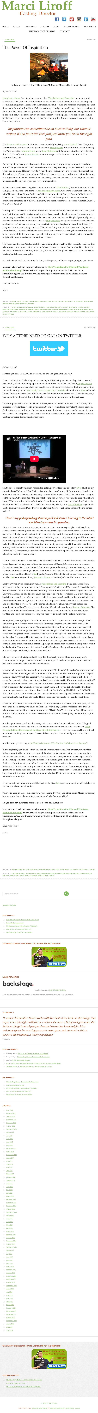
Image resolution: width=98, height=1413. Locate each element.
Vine (87, 311)
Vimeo (84, 390)
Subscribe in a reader (9, 905)
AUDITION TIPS (71, 26)
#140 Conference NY (18, 869)
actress (25, 301)
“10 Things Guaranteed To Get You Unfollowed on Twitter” (58, 743)
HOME (5, 26)
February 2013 (11, 1308)
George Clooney (33, 309)
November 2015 (11, 1206)
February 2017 (11, 1177)
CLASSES (44, 26)
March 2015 (10, 1231)
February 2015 (11, 1234)
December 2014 (11, 1241)
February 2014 (11, 1269)
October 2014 (10, 1244)
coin (7, 1063)
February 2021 (11, 1113)
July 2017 (9, 1161)
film (73, 301)
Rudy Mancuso (53, 220)
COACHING (30, 26)
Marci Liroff (22, 8)
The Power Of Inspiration (25, 47)
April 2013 (9, 1301)
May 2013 (9, 1298)
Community (23, 309)
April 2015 (9, 1228)
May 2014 (9, 1260)
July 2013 (9, 1292)
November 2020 (11, 1123)
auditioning (39, 301)
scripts (5, 303)
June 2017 (9, 1164)
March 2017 (10, 1174)
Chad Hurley (63, 187)
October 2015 (10, 1209)
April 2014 (9, 1263)
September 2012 (11, 1321)
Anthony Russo (39, 307)
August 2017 (10, 1158)
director (68, 301)
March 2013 (10, 1305)
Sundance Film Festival (50, 311)
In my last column (11, 98)
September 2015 (11, 1212)
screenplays (88, 301)
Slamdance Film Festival (18, 311)
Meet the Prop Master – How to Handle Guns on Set (22, 919)
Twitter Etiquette (81, 607)
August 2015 (10, 1215)
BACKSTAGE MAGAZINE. (57, 990)
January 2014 (10, 1273)
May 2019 (9, 1145)
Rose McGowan (49, 151)
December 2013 (11, 1276)
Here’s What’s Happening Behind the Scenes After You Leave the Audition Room (35, 1063)
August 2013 (10, 1289)
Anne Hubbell (70, 144)
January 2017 (10, 1180)
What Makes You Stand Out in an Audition (19, 932)
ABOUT (16, 26)
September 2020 (11, 1129)
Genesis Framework (57, 1408)
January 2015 (10, 1238)
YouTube (31, 303)
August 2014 (10, 1250)
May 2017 (9, 1167)
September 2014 (11, 1247)
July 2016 (9, 1183)
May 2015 (9, 1225)
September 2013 (11, 1285)
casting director (58, 301)
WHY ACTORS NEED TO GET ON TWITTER (42, 335)
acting (13, 301)
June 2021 (9, 1110)
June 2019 (9, 1142)
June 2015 (9, 1222)
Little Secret (53, 730)
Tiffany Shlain (56, 147)
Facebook (31, 390)
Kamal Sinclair (32, 154)
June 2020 (9, 1139)
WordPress (70, 1408)
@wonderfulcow (42, 577)
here (58, 783)
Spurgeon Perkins (11, 1066)
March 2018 (10, 1151)
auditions (47, 301)
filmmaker (79, 301)
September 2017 (11, 1155)
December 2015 (11, 1202)
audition (32, 301)
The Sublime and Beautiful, (61, 98)
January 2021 (10, 1116)
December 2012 (11, 1311)
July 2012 (9, 1327)
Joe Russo (43, 309)
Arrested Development (53, 307)
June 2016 (9, 1187)
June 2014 (9, 1257)
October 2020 (10, 1126)
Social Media (64, 869)
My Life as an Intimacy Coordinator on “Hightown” (21, 926)
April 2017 (9, 1170)
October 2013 (10, 1282)
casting (80, 307)
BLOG (56, 26)
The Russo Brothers (66, 311)
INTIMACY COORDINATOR (41, 31)
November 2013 (11, 1279)
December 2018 (11, 1148)
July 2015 (9, 1218)
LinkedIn (50, 390)
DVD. (79, 487)
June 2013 (9, 1295)
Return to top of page (49, 1403)
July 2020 (9, 1135)
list (35, 574)
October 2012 (10, 1317)
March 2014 (10, 1266)
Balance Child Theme (39, 1408)
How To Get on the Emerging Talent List (18, 929)
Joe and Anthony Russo (49, 190)
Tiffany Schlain (79, 311)
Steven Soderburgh (34, 311)
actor (19, 301)
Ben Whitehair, (75, 504)
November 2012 (11, 1314)
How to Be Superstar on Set (15, 923)
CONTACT (64, 31)
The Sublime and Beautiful (18, 303)
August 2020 (10, 1132)
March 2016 (10, 1196)
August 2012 (10, 1324)
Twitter (41, 390)
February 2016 (11, 1199)
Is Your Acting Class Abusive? (21, 1060)
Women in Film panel (17, 144)
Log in (77, 1408)
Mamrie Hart (28, 151)
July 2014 (9, 1254)
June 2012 (9, 1330)
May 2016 (9, 1190)
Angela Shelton (84, 383)
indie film (6, 875)
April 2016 (9, 1193)
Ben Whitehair (68, 873)
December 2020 (11, 1119)
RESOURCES (90, 26)
